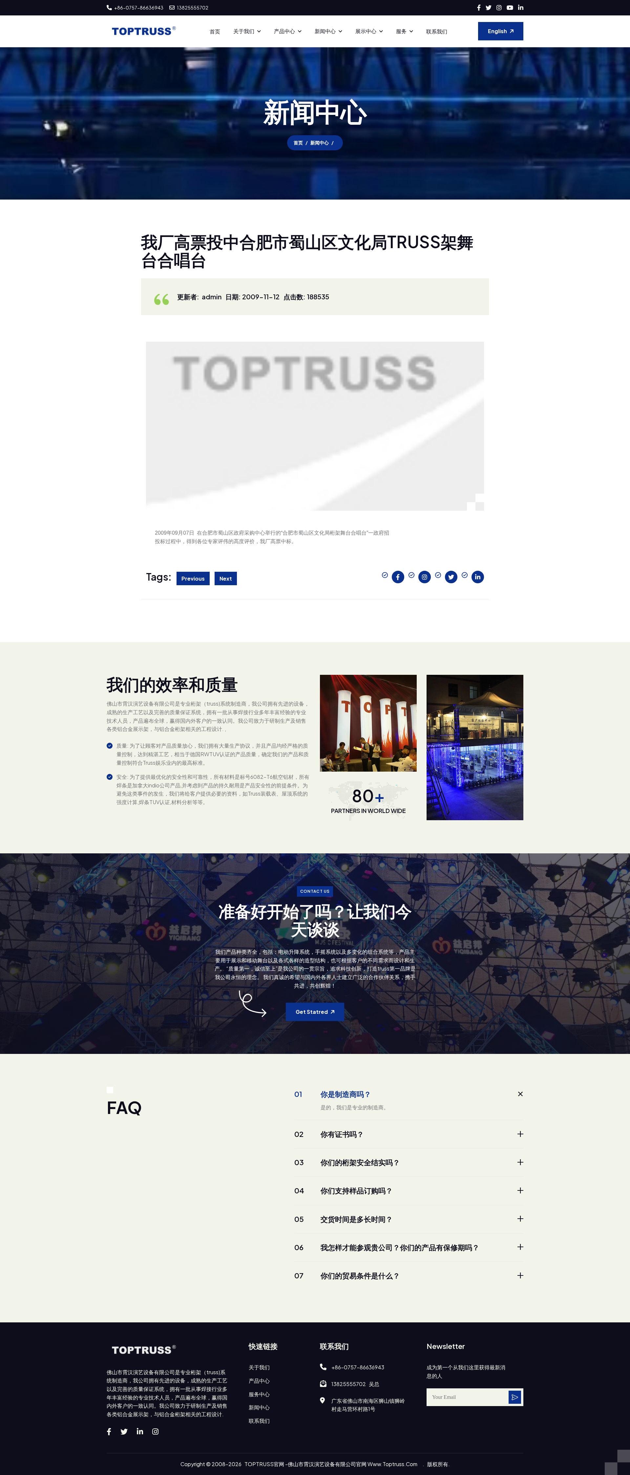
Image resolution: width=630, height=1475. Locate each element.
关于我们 (243, 31)
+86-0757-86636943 (138, 8)
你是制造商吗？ (332, 1094)
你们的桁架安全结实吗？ (347, 1162)
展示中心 (365, 31)
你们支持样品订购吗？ (343, 1190)
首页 (215, 31)
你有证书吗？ (329, 1134)
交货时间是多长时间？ (343, 1219)
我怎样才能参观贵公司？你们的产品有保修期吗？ (386, 1247)
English (497, 31)
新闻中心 (325, 31)
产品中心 (284, 31)
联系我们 (436, 31)
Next (226, 578)
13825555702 (192, 8)
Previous (193, 578)
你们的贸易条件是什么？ (347, 1275)
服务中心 (259, 1394)
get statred (312, 1011)
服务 (401, 31)
